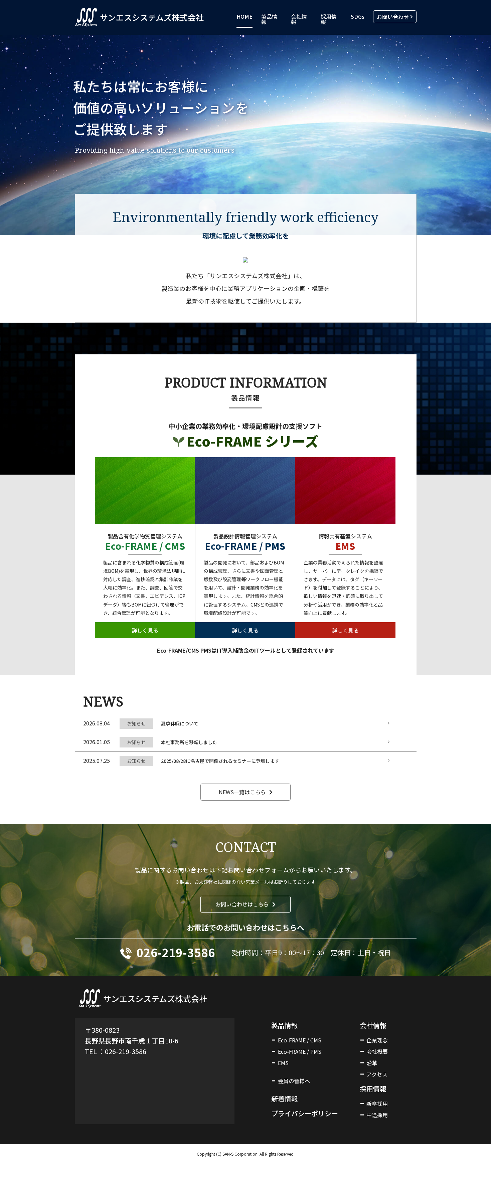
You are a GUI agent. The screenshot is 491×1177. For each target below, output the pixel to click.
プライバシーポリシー (304, 1113)
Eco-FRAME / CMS (299, 1040)
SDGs (357, 16)
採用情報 (329, 19)
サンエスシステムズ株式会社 (152, 17)
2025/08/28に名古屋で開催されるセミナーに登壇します (220, 761)
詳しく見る (145, 630)
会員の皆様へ (294, 1081)
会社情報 (299, 19)
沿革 (371, 1063)
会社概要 (377, 1051)
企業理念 (377, 1040)
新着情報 (284, 1099)
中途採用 (377, 1115)
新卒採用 (377, 1104)
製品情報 (269, 19)
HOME (244, 16)
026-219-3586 (176, 952)
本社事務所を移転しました (189, 742)
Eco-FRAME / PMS (299, 1051)
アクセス (376, 1074)
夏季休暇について (179, 723)
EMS (283, 1063)
